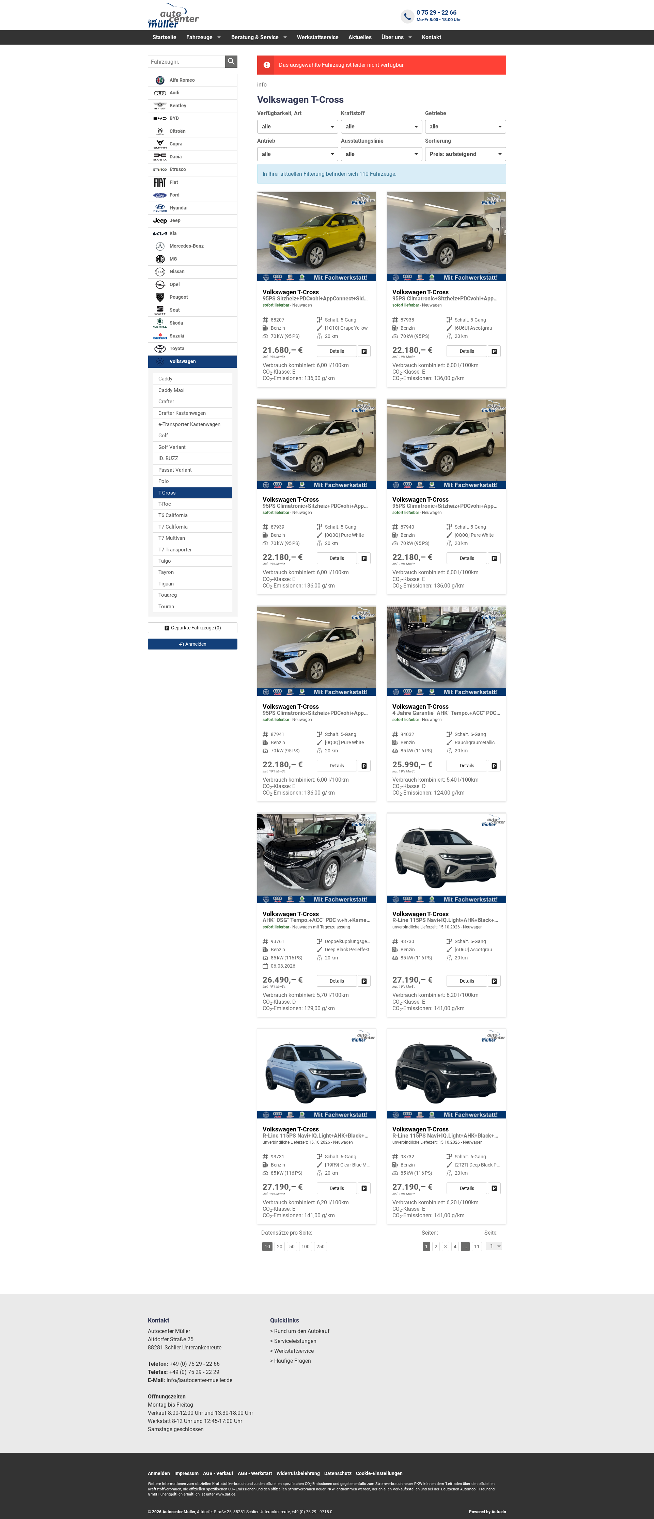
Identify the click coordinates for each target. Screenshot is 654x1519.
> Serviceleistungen (293, 1341)
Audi (174, 93)
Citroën (177, 131)
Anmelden (159, 1473)
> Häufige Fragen (290, 1361)
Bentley (177, 106)
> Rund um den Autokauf (300, 1331)
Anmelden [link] (195, 644)
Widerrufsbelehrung (298, 1473)
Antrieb (266, 141)
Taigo (164, 561)
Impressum (186, 1473)
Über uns (393, 37)
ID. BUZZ (168, 458)
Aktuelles (360, 37)
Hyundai (178, 208)
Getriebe (435, 113)
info (262, 84)
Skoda (176, 323)
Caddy (165, 379)
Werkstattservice (318, 37)
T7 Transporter (175, 550)
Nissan (177, 272)
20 (279, 1246)
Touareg (167, 595)
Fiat (173, 182)
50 (292, 1246)
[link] (364, 351)
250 (320, 1246)
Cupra (176, 144)
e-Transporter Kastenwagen (189, 424)
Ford (174, 195)
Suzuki (176, 336)
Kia (173, 233)
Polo (163, 481)
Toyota (177, 348)
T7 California (173, 527)
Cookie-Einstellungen (379, 1473)
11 (477, 1246)
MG (173, 259)
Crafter (166, 401)
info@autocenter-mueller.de (199, 1380)
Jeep (175, 220)
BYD (174, 118)
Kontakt (431, 37)
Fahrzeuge (199, 37)
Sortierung (438, 141)
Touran (166, 607)
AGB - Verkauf (218, 1473)
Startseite (164, 37)
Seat (174, 310)
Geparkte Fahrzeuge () (196, 627)
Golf (163, 436)
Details (337, 351)
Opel (174, 284)
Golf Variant (172, 447)
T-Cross (167, 493)
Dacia (175, 157)
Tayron (166, 572)
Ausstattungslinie (362, 141)
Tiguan (166, 584)
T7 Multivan (171, 538)
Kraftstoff (353, 113)
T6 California (173, 515)
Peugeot (178, 297)
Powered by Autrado (487, 1511)
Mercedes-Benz (186, 246)
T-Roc (164, 504)
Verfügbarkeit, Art (279, 113)
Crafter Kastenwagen (182, 413)
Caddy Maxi (171, 390)
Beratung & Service (255, 37)
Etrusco (177, 169)
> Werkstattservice (292, 1351)
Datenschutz (338, 1473)
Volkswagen (182, 361)
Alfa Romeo (182, 80)
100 (305, 1246)
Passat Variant (175, 470)
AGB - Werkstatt (255, 1473)
